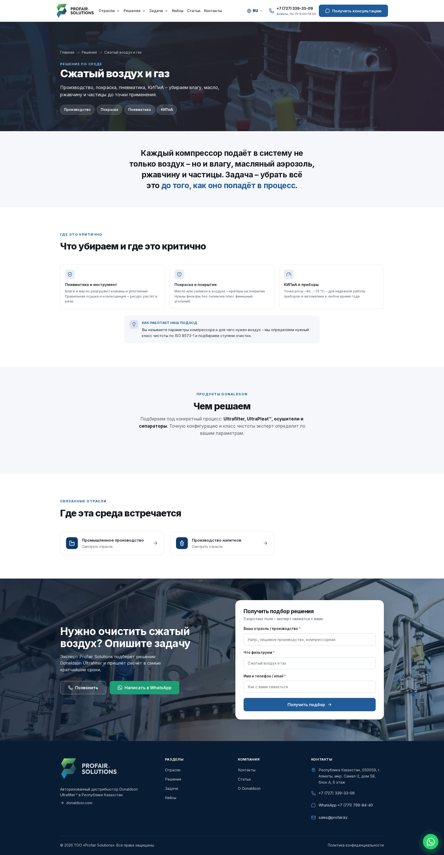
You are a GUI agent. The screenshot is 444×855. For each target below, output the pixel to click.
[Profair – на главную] (75, 10)
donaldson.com (79, 803)
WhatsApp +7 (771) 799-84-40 (346, 805)
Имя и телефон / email (265, 676)
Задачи (156, 10)
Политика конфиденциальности (356, 845)
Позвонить (86, 687)
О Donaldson (249, 788)
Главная (67, 52)
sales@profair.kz (333, 817)
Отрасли (107, 10)
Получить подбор (306, 704)
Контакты (213, 10)
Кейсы (177, 10)
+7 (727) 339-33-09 (337, 793)
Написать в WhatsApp (148, 687)
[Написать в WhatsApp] (430, 841)
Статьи (193, 10)
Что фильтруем (259, 652)
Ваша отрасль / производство (272, 629)
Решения (132, 10)
